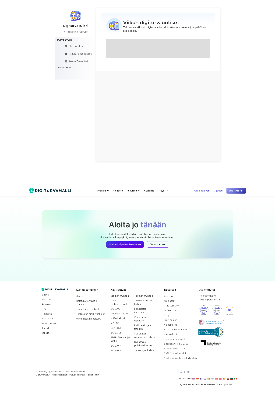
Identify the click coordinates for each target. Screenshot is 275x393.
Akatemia (149, 190)
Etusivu (45, 294)
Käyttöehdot (170, 334)
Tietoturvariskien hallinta (143, 302)
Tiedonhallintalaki (119, 313)
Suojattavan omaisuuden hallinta (144, 335)
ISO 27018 (115, 350)
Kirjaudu (46, 328)
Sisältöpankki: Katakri (175, 353)
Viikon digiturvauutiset (175, 329)
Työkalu (101, 190)
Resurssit (132, 190)
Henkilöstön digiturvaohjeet (90, 314)
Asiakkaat (46, 304)
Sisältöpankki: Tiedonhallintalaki (178, 358)
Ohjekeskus (170, 310)
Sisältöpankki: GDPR (174, 348)
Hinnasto (118, 190)
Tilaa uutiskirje (171, 305)
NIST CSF (115, 323)
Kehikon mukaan (119, 295)
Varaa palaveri (49, 323)
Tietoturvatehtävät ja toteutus (86, 302)
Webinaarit (169, 300)
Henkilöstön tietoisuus (140, 310)
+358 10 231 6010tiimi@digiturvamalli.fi (209, 298)
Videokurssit (170, 324)
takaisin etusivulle (78, 31)
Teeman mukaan (143, 295)
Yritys (161, 190)
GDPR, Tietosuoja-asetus (120, 339)
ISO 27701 (115, 332)
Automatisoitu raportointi (88, 318)
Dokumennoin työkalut (87, 309)
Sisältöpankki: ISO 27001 (176, 343)
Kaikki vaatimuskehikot (118, 302)
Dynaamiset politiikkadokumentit (144, 344)
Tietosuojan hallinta (144, 350)
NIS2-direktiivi (117, 318)
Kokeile (45, 332)
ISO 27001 (115, 308)
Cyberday (227, 384)
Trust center (170, 320)
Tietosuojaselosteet (174, 339)
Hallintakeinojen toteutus (142, 327)
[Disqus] (158, 116)
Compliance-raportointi (141, 319)
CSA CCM (115, 328)
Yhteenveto (82, 296)
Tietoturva (47, 313)
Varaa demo (48, 318)
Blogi (166, 315)
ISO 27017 (115, 345)
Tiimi (44, 309)
